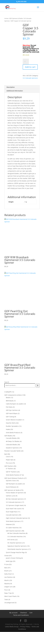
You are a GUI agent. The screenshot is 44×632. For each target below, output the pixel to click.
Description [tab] (11, 87)
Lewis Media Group (12, 627)
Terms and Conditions (21, 615)
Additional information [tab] (15, 91)
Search (6, 382)
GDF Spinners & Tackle (16, 18)
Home (6, 18)
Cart (30, 613)
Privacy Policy (25, 627)
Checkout (23, 613)
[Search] (38, 385)
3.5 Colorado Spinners (30, 78)
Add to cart (30, 67)
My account (13, 613)
